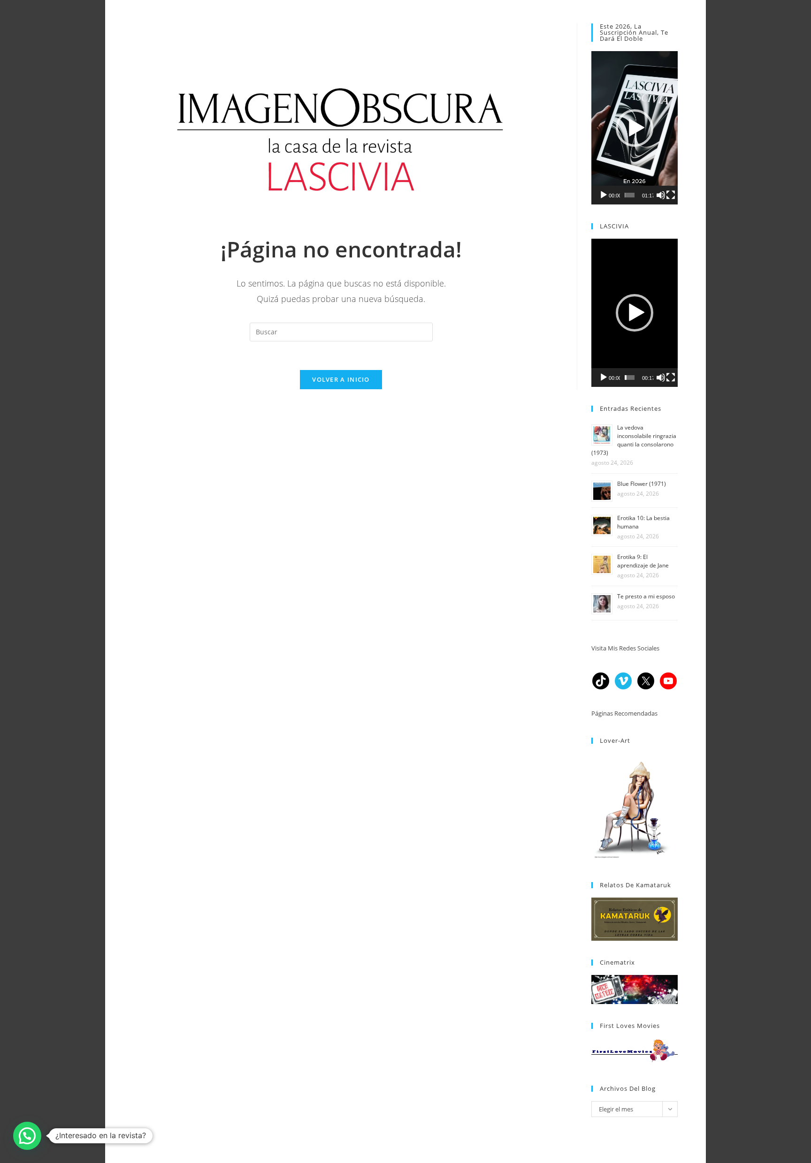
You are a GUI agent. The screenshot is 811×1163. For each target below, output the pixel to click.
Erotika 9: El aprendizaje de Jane (643, 561)
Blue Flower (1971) (641, 484)
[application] (634, 127)
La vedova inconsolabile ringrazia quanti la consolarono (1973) (633, 440)
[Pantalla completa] (670, 195)
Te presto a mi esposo (646, 596)
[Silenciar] (661, 195)
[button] (634, 128)
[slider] (630, 195)
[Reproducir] (603, 195)
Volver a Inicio (341, 379)
